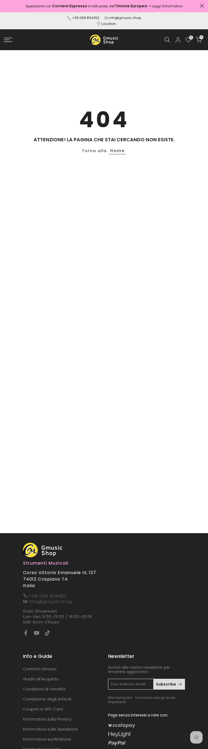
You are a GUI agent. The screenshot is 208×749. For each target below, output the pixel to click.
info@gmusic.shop (125, 17)
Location (109, 23)
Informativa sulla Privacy (47, 719)
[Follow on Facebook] (25, 633)
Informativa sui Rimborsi (47, 739)
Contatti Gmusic (40, 669)
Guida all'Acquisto (41, 679)
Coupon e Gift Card (43, 709)
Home (117, 150)
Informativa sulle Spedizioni (50, 729)
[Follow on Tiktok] (47, 633)
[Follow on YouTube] (36, 633)
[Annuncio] (104, 6)
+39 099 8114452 (85, 17)
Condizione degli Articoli (47, 699)
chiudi (6, 6)
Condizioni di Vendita (44, 689)
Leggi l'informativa (167, 6)
